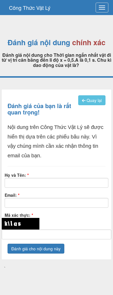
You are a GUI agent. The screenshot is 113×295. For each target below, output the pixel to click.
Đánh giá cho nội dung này (36, 249)
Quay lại (93, 100)
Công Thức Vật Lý (29, 7)
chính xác (88, 43)
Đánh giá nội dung (39, 43)
